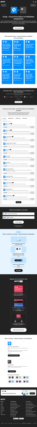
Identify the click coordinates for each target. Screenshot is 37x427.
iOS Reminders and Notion (14, 411)
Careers (6, 423)
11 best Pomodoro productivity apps (31, 411)
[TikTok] (33, 423)
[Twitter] (31, 423)
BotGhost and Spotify (13, 408)
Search (2, 411)
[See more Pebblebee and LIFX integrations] (18, 381)
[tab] (4, 118)
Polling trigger (8, 144)
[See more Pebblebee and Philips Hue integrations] (11, 377)
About (20, 423)
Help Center (2, 408)
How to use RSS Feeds (29, 408)
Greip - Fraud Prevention (13, 17)
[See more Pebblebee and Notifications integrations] (11, 381)
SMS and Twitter (12, 410)
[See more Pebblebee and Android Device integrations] (18, 377)
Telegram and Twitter (13, 414)
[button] (35, 1)
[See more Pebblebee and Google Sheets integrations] (25, 381)
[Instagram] (27, 423)
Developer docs (3, 414)
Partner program (10, 423)
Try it (32, 133)
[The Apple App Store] (15, 418)
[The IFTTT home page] (3, 2)
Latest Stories (28, 401)
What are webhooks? (29, 410)
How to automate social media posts (31, 414)
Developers (2, 423)
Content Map (2, 410)
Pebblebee (30, 17)
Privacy (18, 423)
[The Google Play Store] (21, 419)
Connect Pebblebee (12, 371)
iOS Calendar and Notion (13, 404)
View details (5, 133)
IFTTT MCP (2, 407)
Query (7, 131)
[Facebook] (23, 423)
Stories (2, 404)
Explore (2, 401)
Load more (18, 202)
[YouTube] (29, 423)
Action (7, 163)
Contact (14, 423)
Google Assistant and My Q (14, 407)
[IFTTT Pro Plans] (11, 123)
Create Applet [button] (18, 222)
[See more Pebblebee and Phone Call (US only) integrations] (25, 377)
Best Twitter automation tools (30, 404)
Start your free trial (18, 330)
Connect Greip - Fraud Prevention (13, 355)
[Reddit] (35, 423)
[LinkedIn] (25, 423)
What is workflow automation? (30, 407)
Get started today (18, 28)
